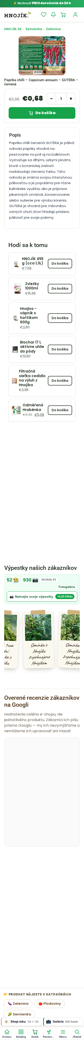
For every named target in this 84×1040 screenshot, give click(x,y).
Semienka (33, 29)
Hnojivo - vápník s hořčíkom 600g (29, 315)
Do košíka (45, 113)
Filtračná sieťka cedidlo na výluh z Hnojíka (32, 378)
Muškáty (49, 579)
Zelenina (53, 29)
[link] (42, 589)
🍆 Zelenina (18, 1003)
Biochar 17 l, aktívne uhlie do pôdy (32, 347)
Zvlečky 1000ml (32, 286)
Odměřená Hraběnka (33, 407)
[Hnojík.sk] (18, 14)
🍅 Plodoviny (49, 1003)
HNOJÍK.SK (13, 29)
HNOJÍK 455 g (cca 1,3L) (32, 261)
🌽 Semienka (19, 1014)
